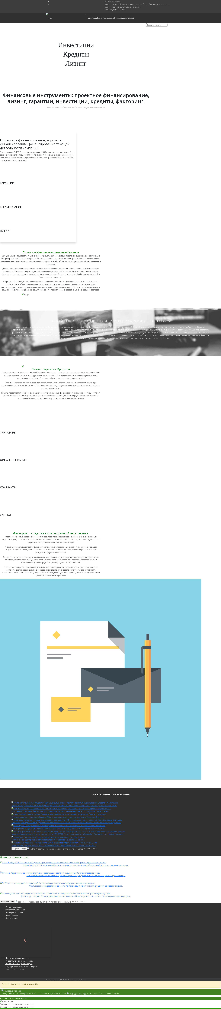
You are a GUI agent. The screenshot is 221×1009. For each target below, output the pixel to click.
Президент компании (14, 912)
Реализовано (108, 18)
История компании (13, 907)
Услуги (100, 18)
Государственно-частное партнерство (21, 966)
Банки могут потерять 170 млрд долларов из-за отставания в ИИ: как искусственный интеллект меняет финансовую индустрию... (66, 822)
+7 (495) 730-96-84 (112, 1)
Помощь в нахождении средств (18, 963)
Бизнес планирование (14, 969)
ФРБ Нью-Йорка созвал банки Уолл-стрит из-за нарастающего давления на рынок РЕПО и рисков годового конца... (61, 811)
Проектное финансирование (17, 958)
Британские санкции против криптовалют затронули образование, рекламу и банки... (48, 840)
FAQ (132, 18)
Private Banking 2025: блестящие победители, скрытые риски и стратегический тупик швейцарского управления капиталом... (64, 805)
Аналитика (126, 18)
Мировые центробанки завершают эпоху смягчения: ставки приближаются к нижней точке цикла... (54, 845)
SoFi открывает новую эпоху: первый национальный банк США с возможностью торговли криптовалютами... (58, 828)
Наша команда (11, 915)
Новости (117, 18)
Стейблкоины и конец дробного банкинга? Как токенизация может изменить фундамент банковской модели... (58, 817)
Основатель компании (15, 909)
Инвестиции (92, 18)
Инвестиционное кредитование (19, 961)
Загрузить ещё (19, 848)
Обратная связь (12, 918)
